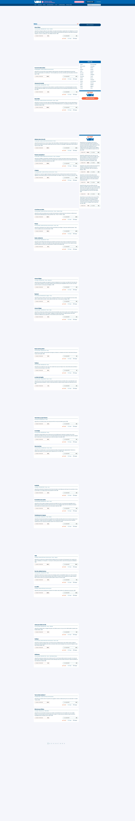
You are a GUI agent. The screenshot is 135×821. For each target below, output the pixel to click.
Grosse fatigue (38, 278)
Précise (36, 223)
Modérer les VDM (90, 1)
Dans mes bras (38, 446)
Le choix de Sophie (39, 377)
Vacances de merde (39, 83)
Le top (56, 4)
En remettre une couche (40, 499)
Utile (36, 555)
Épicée (44, 4)
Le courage (37, 430)
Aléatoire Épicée (50, 4)
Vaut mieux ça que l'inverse (41, 417)
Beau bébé (37, 98)
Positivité (37, 485)
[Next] (64, 743)
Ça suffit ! (37, 586)
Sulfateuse (37, 654)
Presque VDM (69, 4)
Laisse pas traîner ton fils (40, 624)
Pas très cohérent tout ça (40, 571)
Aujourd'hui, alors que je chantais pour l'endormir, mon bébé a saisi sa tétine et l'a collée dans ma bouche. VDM (55, 590)
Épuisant (37, 294)
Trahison (37, 363)
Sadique (37, 639)
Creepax (37, 170)
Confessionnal (62, 4)
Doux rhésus (37, 27)
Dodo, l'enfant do (39, 238)
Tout (35, 4)
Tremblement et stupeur (40, 515)
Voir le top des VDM (90, 98)
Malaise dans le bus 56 (40, 139)
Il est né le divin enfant (40, 67)
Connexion (99, 1)
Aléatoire (40, 4)
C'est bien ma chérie (39, 209)
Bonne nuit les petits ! (40, 348)
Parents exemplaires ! (40, 154)
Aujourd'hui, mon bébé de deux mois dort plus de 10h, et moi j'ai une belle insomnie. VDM (51, 421)
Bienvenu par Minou (39, 709)
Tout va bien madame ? (40, 695)
